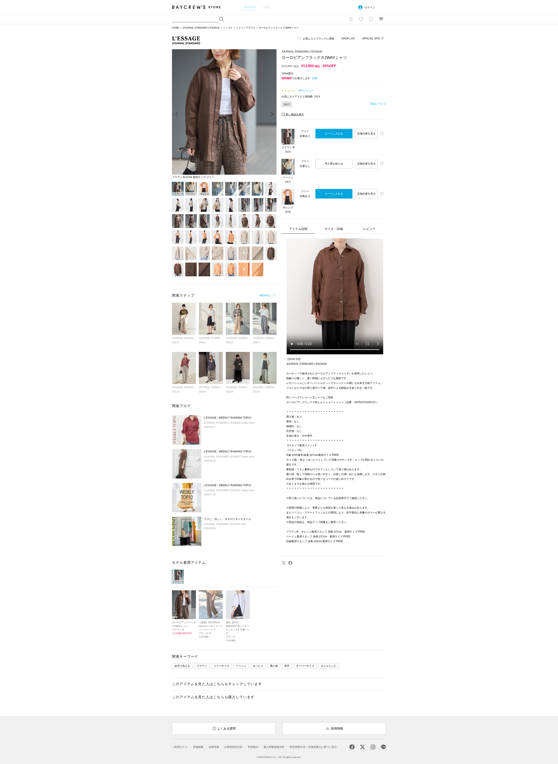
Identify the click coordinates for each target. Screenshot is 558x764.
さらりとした (329, 665)
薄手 (286, 665)
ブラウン (202, 665)
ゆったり (258, 665)
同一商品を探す (295, 114)
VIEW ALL (265, 295)
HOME (175, 27)
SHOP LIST (348, 38)
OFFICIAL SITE (371, 38)
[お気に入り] (361, 19)
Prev (177, 114)
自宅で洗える (182, 665)
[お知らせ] (371, 19)
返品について (378, 103)
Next (272, 114)
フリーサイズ (221, 665)
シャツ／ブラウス (245, 27)
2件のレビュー (306, 90)
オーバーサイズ (305, 665)
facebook (290, 563)
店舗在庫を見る (366, 133)
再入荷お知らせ (334, 163)
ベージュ (241, 665)
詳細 (314, 78)
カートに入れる (334, 133)
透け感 (274, 665)
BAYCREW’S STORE (199, 7)
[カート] (381, 19)
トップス (228, 27)
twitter (283, 563)
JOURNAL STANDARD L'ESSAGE (201, 27)
